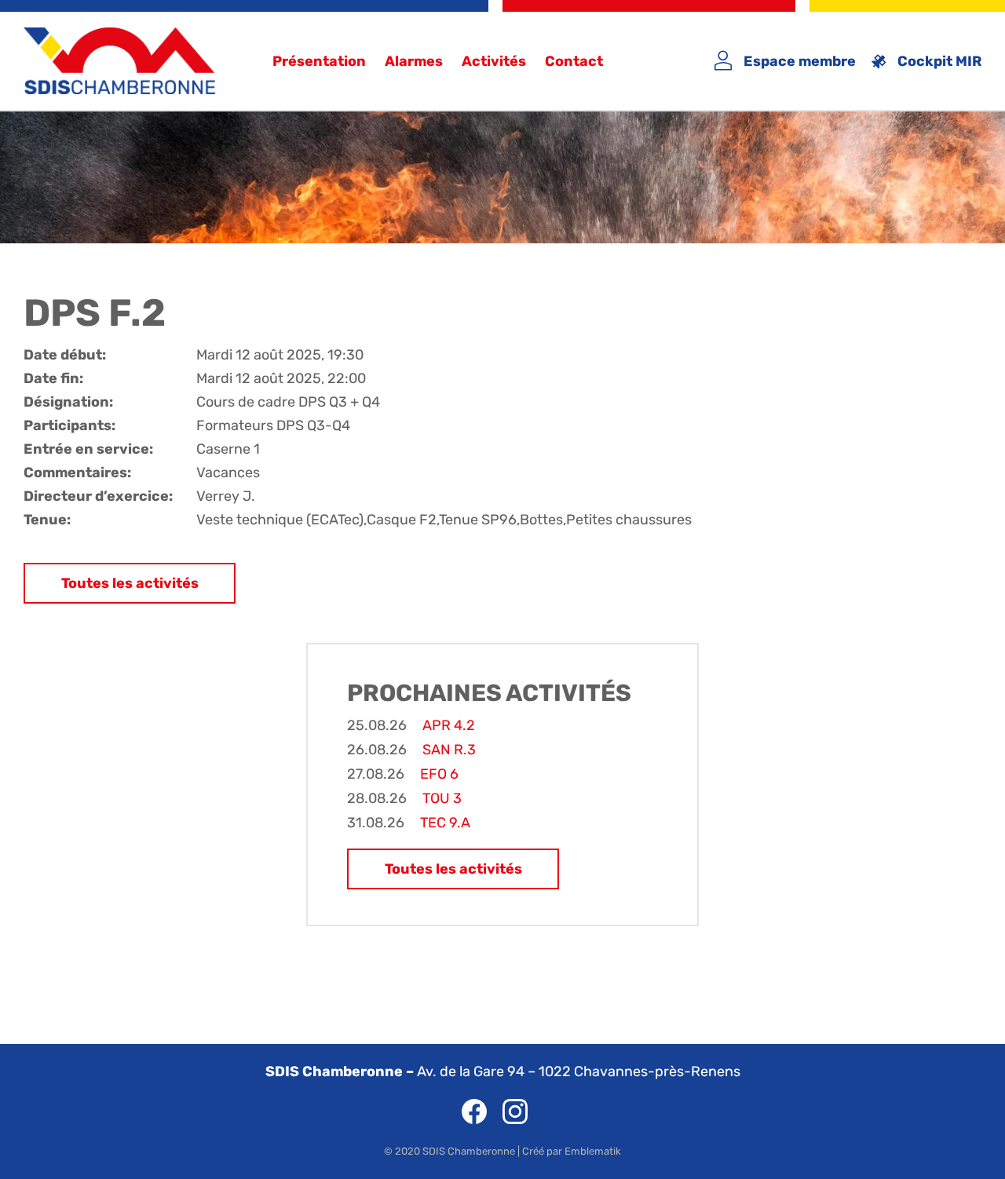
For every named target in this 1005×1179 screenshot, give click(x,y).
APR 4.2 (448, 725)
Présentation (319, 61)
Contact (574, 61)
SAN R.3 (449, 749)
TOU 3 (442, 798)
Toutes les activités (130, 583)
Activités (494, 61)
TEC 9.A (445, 822)
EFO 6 (439, 774)
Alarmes (414, 61)
